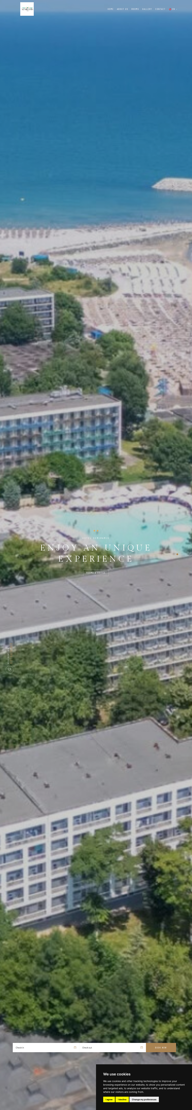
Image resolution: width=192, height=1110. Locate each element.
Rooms (135, 9)
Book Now (161, 1047)
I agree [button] (109, 1099)
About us (122, 9)
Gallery (147, 9)
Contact (160, 9)
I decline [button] (122, 1099)
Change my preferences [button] (144, 1099)
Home (111, 9)
